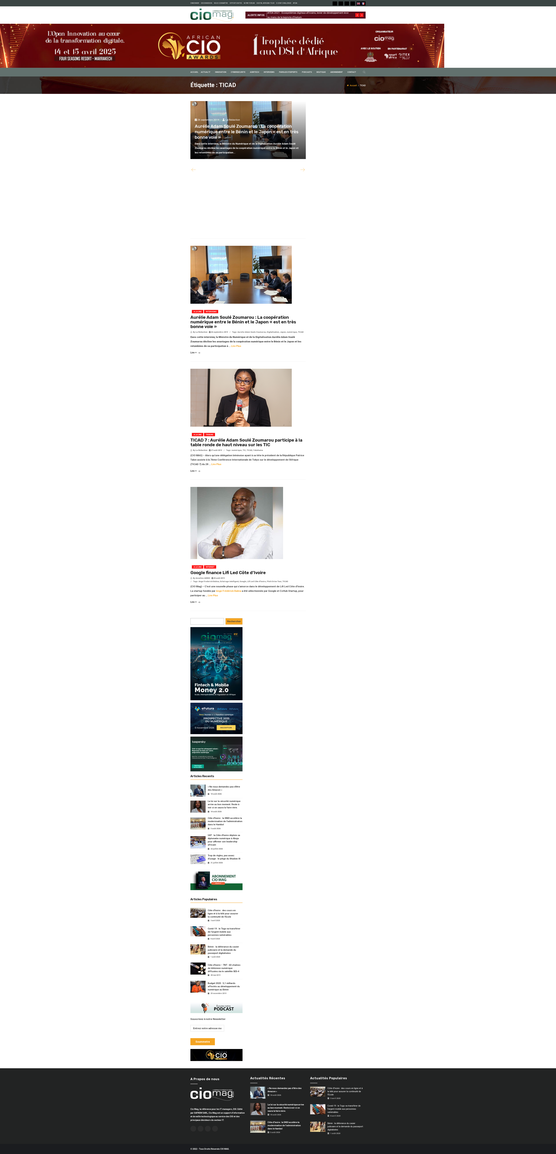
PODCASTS (307, 72)
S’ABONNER (194, 3)
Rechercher (234, 621)
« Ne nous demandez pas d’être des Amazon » (224, 788)
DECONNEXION (206, 3)
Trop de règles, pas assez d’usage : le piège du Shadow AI (224, 857)
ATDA (295, 3)
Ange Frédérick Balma (228, 590)
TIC (244, 450)
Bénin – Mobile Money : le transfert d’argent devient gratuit (299, 12)
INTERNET (210, 567)
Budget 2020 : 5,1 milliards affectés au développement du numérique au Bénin (224, 986)
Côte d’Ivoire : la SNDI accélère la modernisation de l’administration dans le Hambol (225, 821)
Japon (283, 332)
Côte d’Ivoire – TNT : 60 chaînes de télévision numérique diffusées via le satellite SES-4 (224, 968)
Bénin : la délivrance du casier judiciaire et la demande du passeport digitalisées (223, 949)
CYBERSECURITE (238, 72)
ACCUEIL (194, 72)
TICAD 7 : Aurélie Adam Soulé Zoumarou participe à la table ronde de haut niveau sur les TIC (246, 442)
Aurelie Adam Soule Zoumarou (251, 332)
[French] (363, 3)
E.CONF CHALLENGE (283, 3)
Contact (351, 72)
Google (243, 581)
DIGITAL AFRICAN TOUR (265, 3)
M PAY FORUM (249, 3)
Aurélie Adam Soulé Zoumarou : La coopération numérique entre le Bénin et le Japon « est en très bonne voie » (246, 132)
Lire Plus (236, 346)
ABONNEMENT (336, 72)
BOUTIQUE (321, 72)
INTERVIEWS (269, 72)
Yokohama (258, 450)
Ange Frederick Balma (209, 581)
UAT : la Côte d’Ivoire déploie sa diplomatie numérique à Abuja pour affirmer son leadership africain (224, 840)
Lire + (193, 352)
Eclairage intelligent (229, 581)
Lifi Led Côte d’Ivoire (256, 581)
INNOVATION (220, 72)
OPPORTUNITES (236, 3)
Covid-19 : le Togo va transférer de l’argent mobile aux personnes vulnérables (224, 931)
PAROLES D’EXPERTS (288, 72)
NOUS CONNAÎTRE (221, 3)
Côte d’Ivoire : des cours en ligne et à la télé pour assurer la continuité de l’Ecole (223, 913)
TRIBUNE (209, 435)
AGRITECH (254, 72)
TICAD (301, 332)
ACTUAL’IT (205, 72)
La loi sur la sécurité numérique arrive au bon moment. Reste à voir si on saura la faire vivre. (224, 804)
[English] (358, 3)
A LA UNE (198, 312)
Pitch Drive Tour (274, 581)
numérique (292, 332)
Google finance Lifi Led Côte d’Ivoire (228, 572)
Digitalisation (273, 332)
